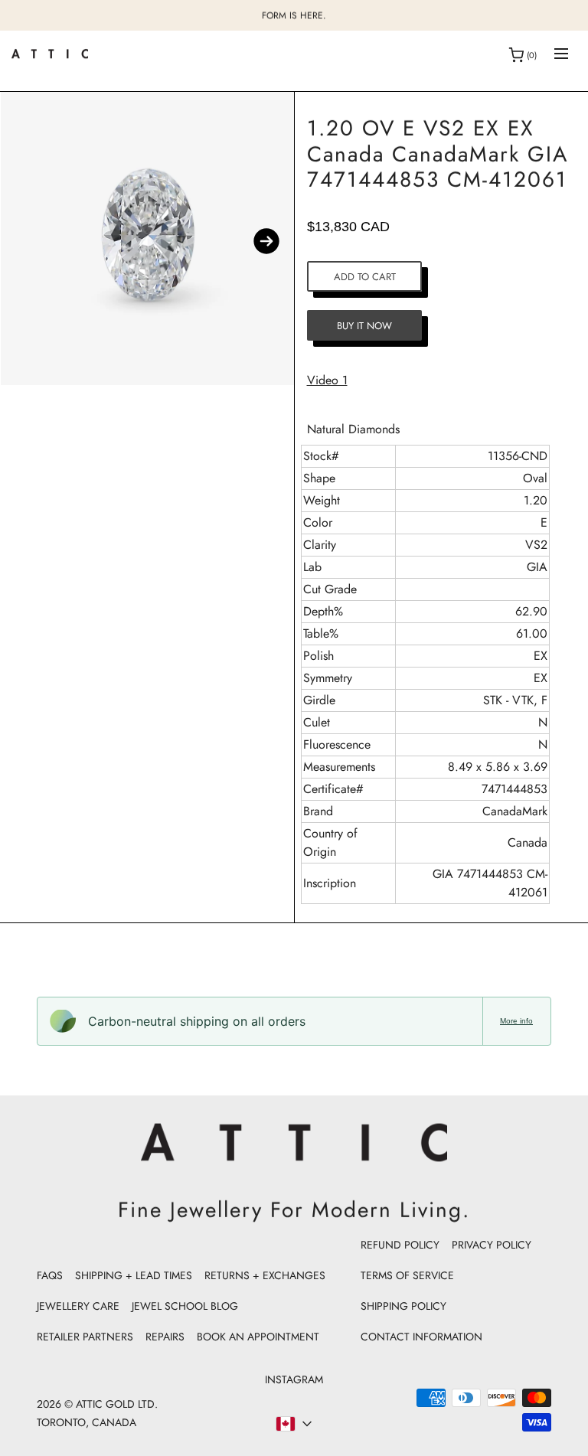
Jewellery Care (78, 1306)
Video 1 (327, 380)
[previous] (27, 241)
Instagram (294, 1379)
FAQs (50, 1275)
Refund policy (400, 1244)
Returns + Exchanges (264, 1275)
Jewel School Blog (185, 1306)
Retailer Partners (85, 1336)
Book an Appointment (258, 1336)
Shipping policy (403, 1306)
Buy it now (364, 325)
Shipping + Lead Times (133, 1275)
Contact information (421, 1336)
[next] (266, 241)
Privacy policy (491, 1244)
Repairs (165, 1336)
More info (516, 1021)
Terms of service (407, 1275)
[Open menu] (561, 54)
